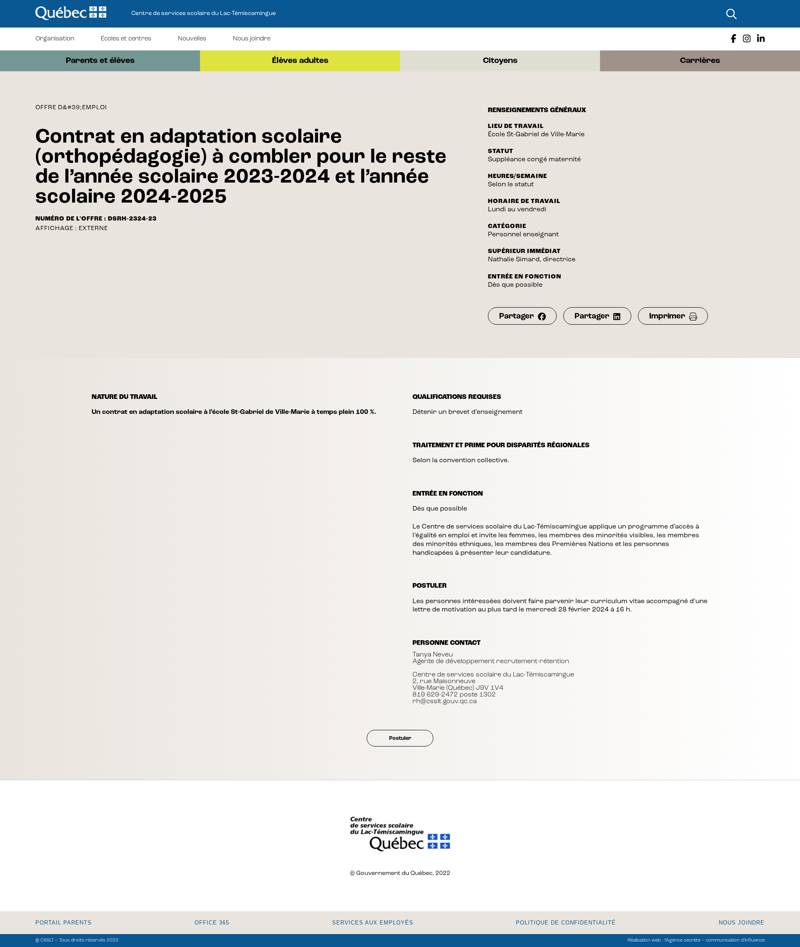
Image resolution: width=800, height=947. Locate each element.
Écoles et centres (126, 39)
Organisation (54, 39)
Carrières (700, 61)
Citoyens (500, 61)
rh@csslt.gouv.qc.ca (444, 701)
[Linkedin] (761, 39)
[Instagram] (746, 39)
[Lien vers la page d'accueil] (70, 13)
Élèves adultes (300, 61)
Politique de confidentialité (566, 922)
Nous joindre (251, 39)
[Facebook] (733, 39)
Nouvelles (192, 39)
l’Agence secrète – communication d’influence (715, 940)
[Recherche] (731, 14)
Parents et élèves (100, 61)
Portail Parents (63, 922)
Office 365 (212, 922)
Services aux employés (372, 922)
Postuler (400, 738)
